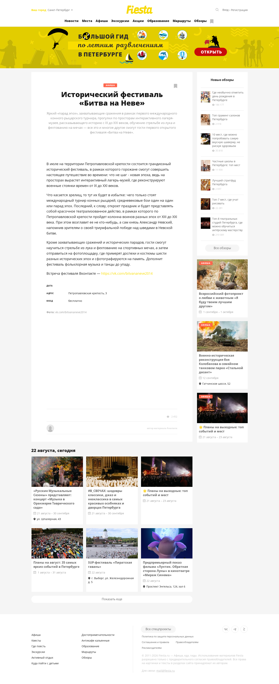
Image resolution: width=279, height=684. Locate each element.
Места (87, 21)
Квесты (36, 640)
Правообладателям (187, 642)
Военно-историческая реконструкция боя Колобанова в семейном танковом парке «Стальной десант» (221, 363)
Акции (138, 21)
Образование (158, 21)
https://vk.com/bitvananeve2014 (126, 273)
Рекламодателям (152, 647)
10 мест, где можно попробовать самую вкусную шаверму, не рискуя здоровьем (226, 140)
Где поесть (39, 646)
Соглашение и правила (155, 642)
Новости (72, 21)
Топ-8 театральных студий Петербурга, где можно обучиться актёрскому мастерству (227, 224)
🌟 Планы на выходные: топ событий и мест (165, 493)
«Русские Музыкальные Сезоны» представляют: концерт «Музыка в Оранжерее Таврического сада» (53, 499)
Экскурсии (120, 21)
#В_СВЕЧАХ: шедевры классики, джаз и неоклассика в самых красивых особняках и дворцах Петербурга (106, 499)
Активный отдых (42, 657)
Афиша (102, 21)
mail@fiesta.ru (165, 670)
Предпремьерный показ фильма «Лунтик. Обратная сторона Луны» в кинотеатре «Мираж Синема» (166, 568)
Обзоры (200, 21)
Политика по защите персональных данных (168, 636)
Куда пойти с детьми (45, 663)
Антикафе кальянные (96, 640)
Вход (225, 10)
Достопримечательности (98, 635)
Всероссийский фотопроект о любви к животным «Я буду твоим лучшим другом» (221, 300)
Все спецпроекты (158, 629)
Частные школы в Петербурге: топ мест (226, 163)
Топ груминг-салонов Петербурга (226, 117)
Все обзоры (222, 248)
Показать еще (112, 599)
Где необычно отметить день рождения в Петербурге (228, 96)
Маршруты (182, 21)
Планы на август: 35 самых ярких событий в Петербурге (56, 564)
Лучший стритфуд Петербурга (224, 182)
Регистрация (239, 10)
